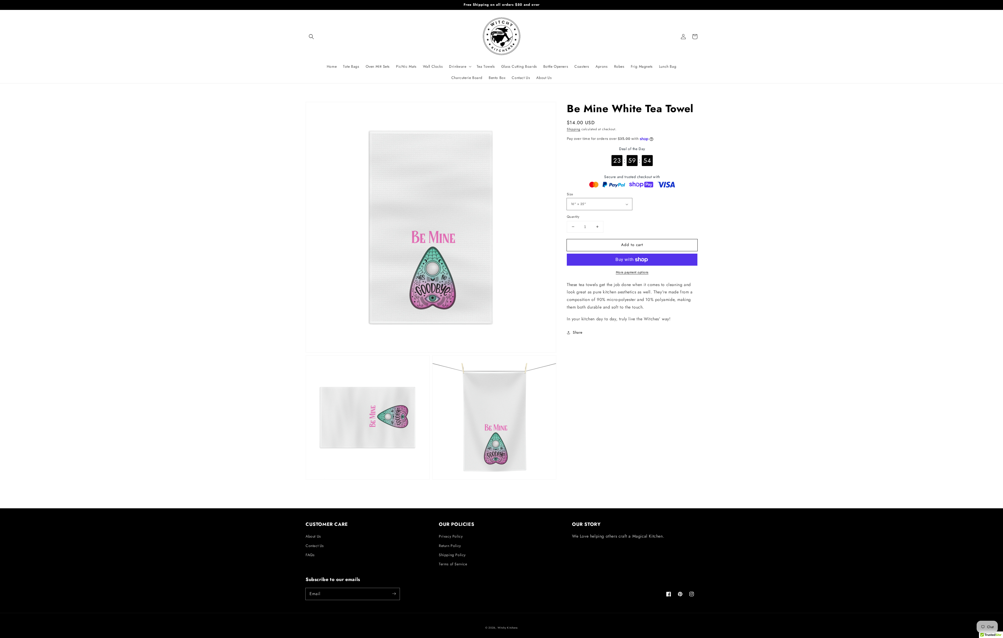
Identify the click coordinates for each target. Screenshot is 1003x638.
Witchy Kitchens (508, 628)
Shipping (573, 129)
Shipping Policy (452, 554)
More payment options (632, 272)
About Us (313, 536)
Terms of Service (453, 564)
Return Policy (450, 545)
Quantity (573, 216)
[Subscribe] (394, 594)
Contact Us (315, 545)
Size (570, 194)
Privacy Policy (451, 536)
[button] (311, 36)
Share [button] (577, 332)
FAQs (310, 554)
